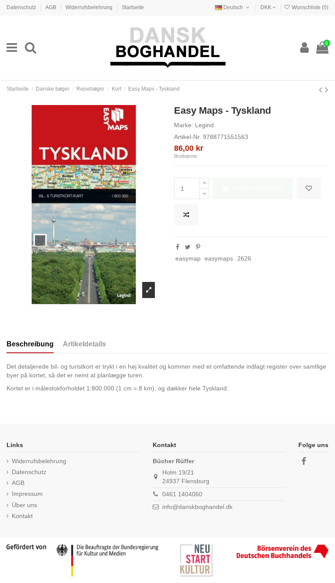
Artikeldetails (84, 344)
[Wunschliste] (309, 188)
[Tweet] (188, 247)
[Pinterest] (198, 247)
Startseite (133, 7)
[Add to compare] (186, 215)
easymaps (219, 258)
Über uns (24, 505)
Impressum (27, 493)
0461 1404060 (182, 494)
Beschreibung (30, 344)
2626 (244, 258)
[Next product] (326, 90)
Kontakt (22, 515)
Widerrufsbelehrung (89, 7)
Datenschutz (22, 7)
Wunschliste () (309, 7)
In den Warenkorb (259, 188)
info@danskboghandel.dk (197, 506)
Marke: (183, 125)
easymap (188, 258)
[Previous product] (322, 90)
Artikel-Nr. (187, 136)
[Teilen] (177, 247)
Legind (204, 125)
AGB (51, 7)
